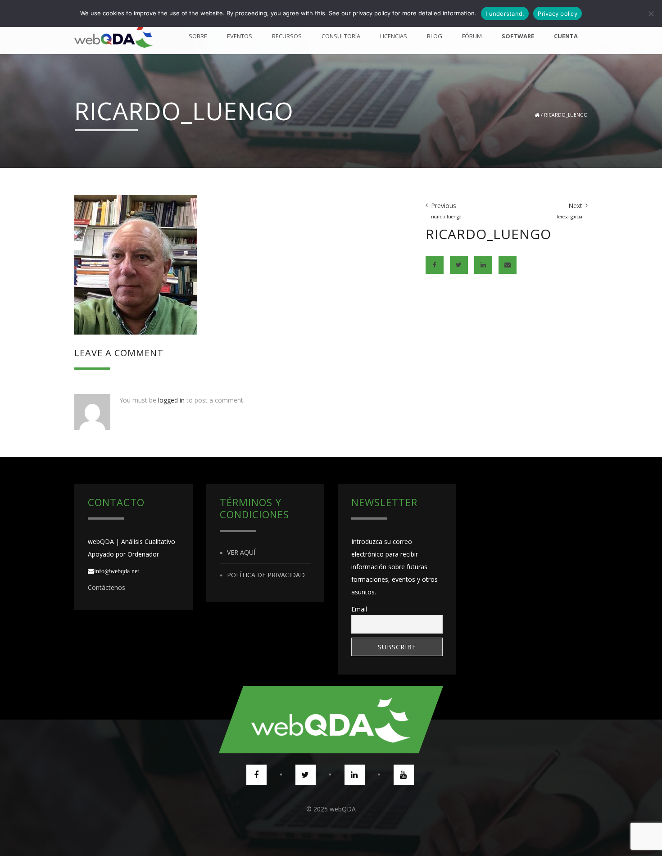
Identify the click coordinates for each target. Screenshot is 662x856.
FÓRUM (472, 36)
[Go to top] (331, 719)
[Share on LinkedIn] (483, 265)
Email (359, 609)
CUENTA (566, 36)
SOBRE (198, 36)
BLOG (434, 36)
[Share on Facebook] (435, 265)
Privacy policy (557, 13)
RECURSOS (287, 36)
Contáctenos (106, 587)
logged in (171, 400)
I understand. (504, 13)
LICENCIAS (393, 36)
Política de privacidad (266, 575)
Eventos (239, 36)
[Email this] (508, 265)
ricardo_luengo (566, 115)
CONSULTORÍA (341, 36)
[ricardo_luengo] (135, 263)
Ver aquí (241, 552)
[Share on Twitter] (459, 265)
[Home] (113, 36)
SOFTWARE (518, 36)
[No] (650, 13)
